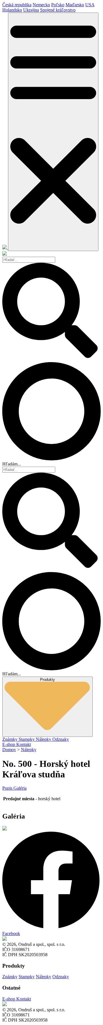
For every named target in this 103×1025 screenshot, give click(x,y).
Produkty (47, 679)
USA (89, 4)
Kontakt (23, 744)
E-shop (9, 744)
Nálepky (44, 739)
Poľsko (57, 4)
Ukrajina (31, 9)
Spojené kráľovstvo (58, 9)
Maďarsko (75, 4)
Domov (9, 749)
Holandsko (12, 9)
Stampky (27, 739)
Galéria (20, 788)
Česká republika (16, 4)
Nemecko (41, 4)
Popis (7, 788)
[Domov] (5, 247)
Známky (10, 739)
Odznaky (60, 739)
